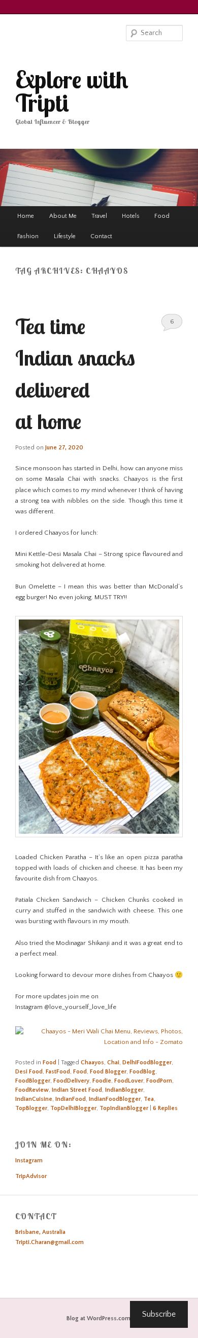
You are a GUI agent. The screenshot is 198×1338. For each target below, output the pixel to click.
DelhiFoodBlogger (147, 1062)
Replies (165, 1108)
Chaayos (92, 1062)
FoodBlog (142, 1071)
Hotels (131, 216)
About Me (63, 216)
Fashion (28, 236)
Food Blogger (108, 1071)
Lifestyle (65, 236)
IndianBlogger (124, 1090)
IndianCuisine (33, 1099)
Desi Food (29, 1071)
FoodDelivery (71, 1081)
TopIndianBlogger (124, 1108)
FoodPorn (159, 1081)
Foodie (101, 1081)
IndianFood (70, 1099)
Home (25, 216)
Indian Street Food (77, 1090)
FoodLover (128, 1081)
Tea (149, 1099)
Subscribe (159, 1314)
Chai (113, 1062)
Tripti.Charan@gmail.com (49, 1242)
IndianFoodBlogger (115, 1099)
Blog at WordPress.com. (99, 1318)
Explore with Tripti (71, 91)
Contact (101, 236)
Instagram (29, 1160)
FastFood (58, 1071)
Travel (99, 216)
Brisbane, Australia (40, 1232)
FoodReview (32, 1090)
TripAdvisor (31, 1176)
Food (162, 216)
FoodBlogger (32, 1081)
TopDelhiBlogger (73, 1108)
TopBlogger (31, 1108)
